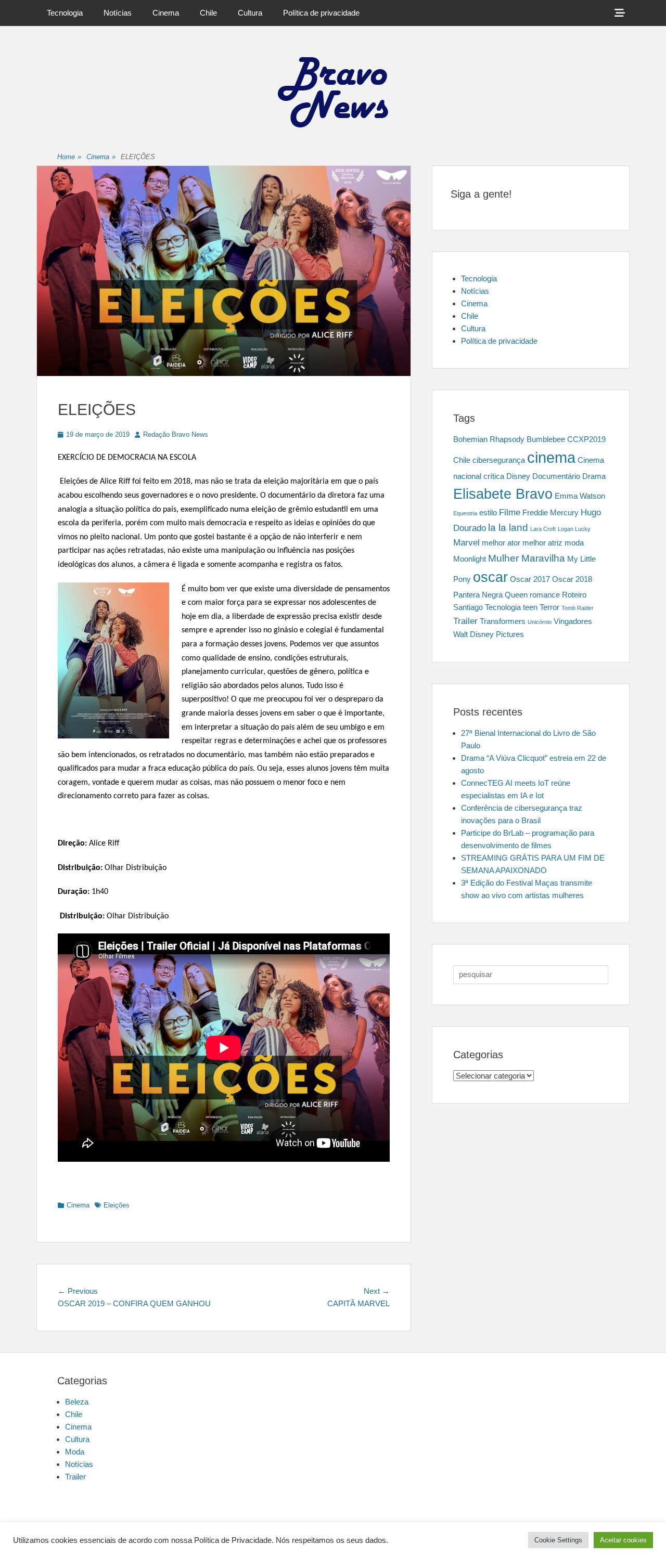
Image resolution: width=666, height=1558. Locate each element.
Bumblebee (546, 439)
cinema (551, 457)
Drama (594, 476)
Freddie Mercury (550, 513)
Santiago (468, 607)
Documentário (556, 476)
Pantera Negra (478, 595)
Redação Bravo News (175, 434)
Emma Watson (580, 496)
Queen (516, 595)
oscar (490, 577)
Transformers (503, 621)
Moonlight (469, 559)
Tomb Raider (577, 608)
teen (530, 607)
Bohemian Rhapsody (488, 439)
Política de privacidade (321, 12)
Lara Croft (543, 529)
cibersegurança (498, 460)
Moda (74, 1451)
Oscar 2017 (530, 579)
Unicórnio (540, 622)
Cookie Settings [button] (558, 1540)
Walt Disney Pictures (488, 634)
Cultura (250, 12)
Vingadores (573, 621)
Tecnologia (65, 12)
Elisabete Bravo (503, 494)
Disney (518, 476)
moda (574, 543)
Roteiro (574, 595)
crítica (493, 476)
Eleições (117, 1205)
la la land (508, 527)
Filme (509, 512)
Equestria (465, 513)
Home (69, 157)
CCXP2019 (586, 439)
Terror (549, 607)
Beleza (76, 1401)
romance (545, 595)
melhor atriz (542, 543)
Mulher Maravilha (526, 558)
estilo (488, 513)
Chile (208, 12)
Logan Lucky (574, 529)
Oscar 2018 (572, 579)
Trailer (465, 621)
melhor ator (501, 543)
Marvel (466, 542)
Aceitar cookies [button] (623, 1540)
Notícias (118, 12)
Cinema (165, 12)
